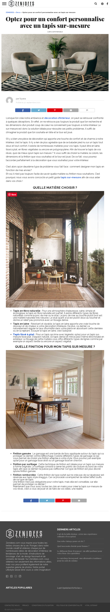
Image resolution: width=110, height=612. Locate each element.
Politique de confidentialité (69, 605)
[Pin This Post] (55, 109)
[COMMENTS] (87, 109)
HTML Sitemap (91, 605)
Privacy (25, 605)
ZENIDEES (10, 12)
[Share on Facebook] (23, 109)
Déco (18, 12)
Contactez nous (12, 605)
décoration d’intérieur (57, 118)
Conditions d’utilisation (43, 605)
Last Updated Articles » (69, 588)
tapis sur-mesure (71, 177)
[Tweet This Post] (39, 109)
